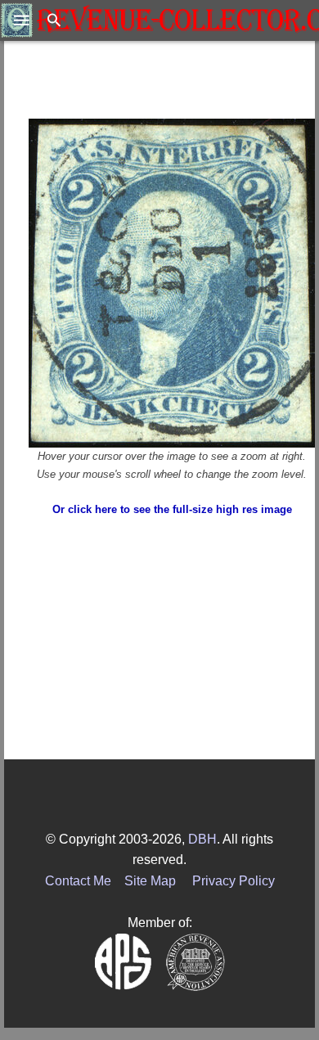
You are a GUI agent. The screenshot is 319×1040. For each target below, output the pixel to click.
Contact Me (78, 881)
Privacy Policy (233, 881)
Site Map (150, 881)
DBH (202, 839)
